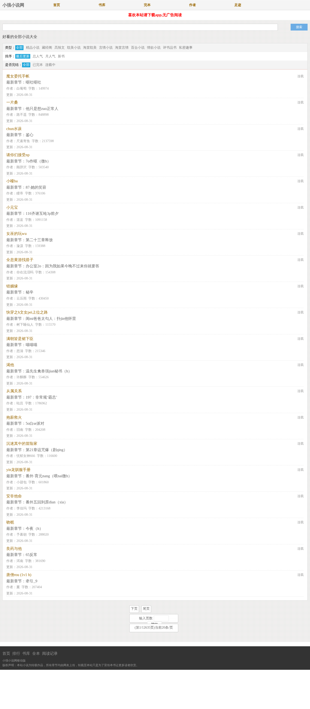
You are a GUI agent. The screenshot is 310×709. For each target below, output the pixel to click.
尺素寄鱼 (23, 141)
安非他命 (14, 496)
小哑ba (12, 181)
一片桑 (12, 102)
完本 (147, 5)
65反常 (31, 555)
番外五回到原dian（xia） (47, 502)
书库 (102, 5)
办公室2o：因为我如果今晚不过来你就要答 (62, 266)
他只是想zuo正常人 (42, 109)
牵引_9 (31, 581)
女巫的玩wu (16, 233)
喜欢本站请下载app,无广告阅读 (155, 15)
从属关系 (14, 391)
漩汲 (19, 246)
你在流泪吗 (24, 272)
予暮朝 (21, 534)
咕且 (19, 403)
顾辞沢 (21, 167)
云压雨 (21, 298)
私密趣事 (186, 47)
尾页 (146, 608)
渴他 (10, 365)
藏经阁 (47, 47)
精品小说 (32, 47)
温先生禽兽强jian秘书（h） (49, 371)
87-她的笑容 (36, 187)
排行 (16, 653)
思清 (19, 351)
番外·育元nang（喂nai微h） (49, 476)
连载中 (50, 65)
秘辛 (29, 292)
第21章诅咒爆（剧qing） (46, 450)
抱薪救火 (14, 417)
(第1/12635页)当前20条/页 (154, 627)
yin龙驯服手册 (18, 470)
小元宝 (12, 207)
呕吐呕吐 (33, 82)
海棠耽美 (90, 47)
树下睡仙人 (24, 324)
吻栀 (10, 522)
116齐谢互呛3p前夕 (42, 213)
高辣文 (59, 47)
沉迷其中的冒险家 (21, 443)
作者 (192, 5)
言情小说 (106, 47)
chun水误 (14, 129)
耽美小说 (74, 47)
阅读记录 (50, 653)
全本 (36, 653)
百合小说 (138, 47)
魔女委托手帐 (18, 76)
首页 (56, 5)
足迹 (237, 5)
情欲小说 (154, 47)
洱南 (19, 561)
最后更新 (23, 56)
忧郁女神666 (25, 456)
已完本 (38, 65)
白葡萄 (21, 88)
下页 (134, 608)
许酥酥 (21, 377)
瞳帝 (19, 193)
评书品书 (170, 47)
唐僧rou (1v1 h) (18, 575)
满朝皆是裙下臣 (19, 339)
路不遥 (21, 114)
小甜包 (21, 482)
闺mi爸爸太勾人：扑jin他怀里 (51, 318)
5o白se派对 (35, 423)
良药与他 (14, 549)
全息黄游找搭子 (19, 260)
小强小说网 (13, 5)
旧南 (19, 430)
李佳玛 (21, 508)
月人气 (50, 56)
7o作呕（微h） (38, 161)
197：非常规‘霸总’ (41, 397)
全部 (19, 47)
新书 (61, 56)
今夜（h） (34, 528)
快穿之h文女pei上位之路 (27, 312)
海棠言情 (122, 47)
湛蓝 (19, 220)
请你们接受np (18, 155)
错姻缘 (12, 286)
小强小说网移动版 (14, 660)
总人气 (38, 56)
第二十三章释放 (39, 240)
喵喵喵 (31, 345)
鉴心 (29, 135)
